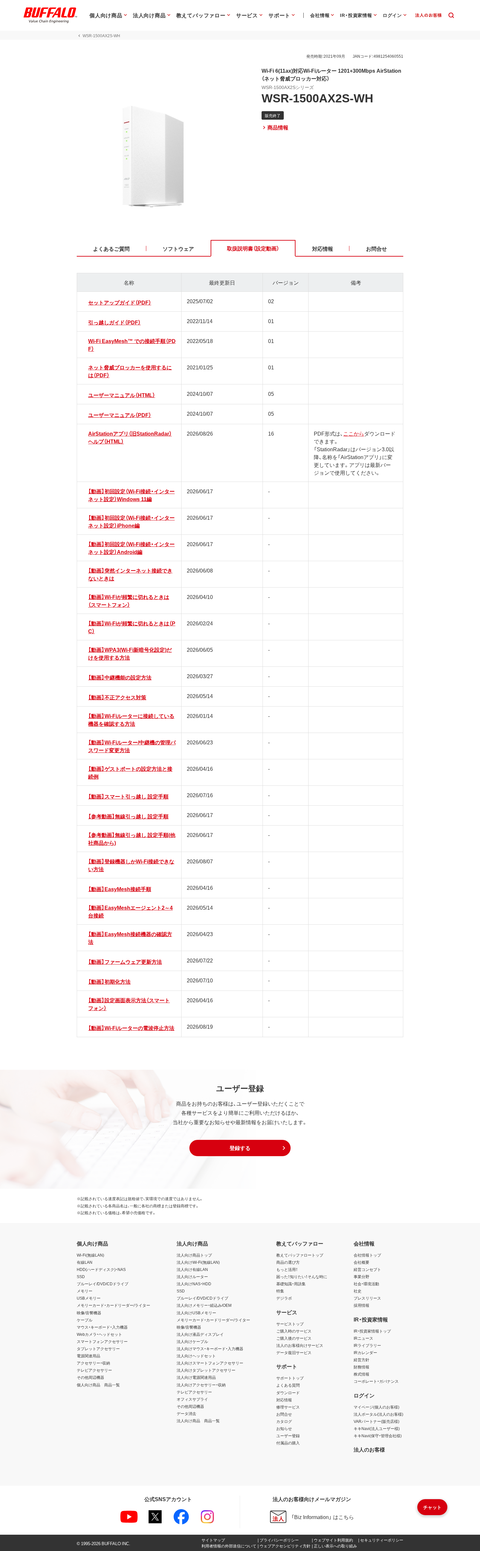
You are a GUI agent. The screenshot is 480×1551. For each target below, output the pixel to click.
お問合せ (284, 1414)
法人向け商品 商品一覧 (198, 1421)
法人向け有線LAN (192, 1269)
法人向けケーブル (192, 1341)
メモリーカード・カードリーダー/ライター (113, 1305)
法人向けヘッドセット (196, 1356)
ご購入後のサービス (294, 1338)
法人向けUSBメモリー (196, 1313)
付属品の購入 (288, 1443)
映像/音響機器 (89, 1313)
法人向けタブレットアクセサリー (206, 1370)
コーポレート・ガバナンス (376, 1381)
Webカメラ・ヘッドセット (99, 1334)
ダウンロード (288, 1392)
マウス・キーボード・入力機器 (102, 1327)
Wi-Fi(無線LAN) (90, 1255)
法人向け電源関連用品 (196, 1377)
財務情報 (361, 1367)
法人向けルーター (192, 1276)
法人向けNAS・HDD (194, 1284)
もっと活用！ (287, 1269)
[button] (240, 1148)
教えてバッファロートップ (299, 1255)
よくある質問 (288, 1385)
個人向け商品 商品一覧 (98, 1385)
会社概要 (361, 1262)
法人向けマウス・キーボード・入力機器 (210, 1348)
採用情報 (361, 1305)
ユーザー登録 (288, 1436)
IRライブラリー (367, 1345)
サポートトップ (290, 1378)
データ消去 (186, 1413)
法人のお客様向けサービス (299, 1345)
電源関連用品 (88, 1356)
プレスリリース (367, 1298)
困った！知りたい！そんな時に (301, 1276)
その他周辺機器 (90, 1377)
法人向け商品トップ (194, 1255)
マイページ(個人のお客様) (376, 1407)
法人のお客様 (369, 1449)
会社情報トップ (367, 1255)
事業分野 (361, 1276)
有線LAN (84, 1262)
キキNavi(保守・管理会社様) (378, 1436)
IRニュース (363, 1338)
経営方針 (361, 1360)
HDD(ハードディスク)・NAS (101, 1269)
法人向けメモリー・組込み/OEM (204, 1305)
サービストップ (290, 1324)
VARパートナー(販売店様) (376, 1421)
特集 (280, 1291)
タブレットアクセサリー (98, 1348)
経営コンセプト (367, 1269)
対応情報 (284, 1400)
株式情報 (361, 1374)
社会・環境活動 (366, 1284)
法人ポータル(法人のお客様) (378, 1414)
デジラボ (284, 1298)
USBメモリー (89, 1298)
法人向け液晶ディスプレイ (200, 1334)
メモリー (84, 1291)
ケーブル (84, 1320)
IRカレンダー (365, 1352)
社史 (357, 1291)
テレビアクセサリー (94, 1370)
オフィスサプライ (192, 1399)
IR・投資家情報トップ (372, 1331)
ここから (353, 433)
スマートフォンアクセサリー (102, 1341)
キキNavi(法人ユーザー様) (377, 1428)
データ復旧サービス (294, 1352)
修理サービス (288, 1407)
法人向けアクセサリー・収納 (201, 1385)
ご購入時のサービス (294, 1331)
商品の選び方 (288, 1262)
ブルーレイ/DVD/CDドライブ (102, 1284)
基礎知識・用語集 (291, 1284)
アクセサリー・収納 (93, 1363)
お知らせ (284, 1428)
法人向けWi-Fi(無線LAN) (198, 1262)
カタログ (284, 1421)
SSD (81, 1276)
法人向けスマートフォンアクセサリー (210, 1363)
